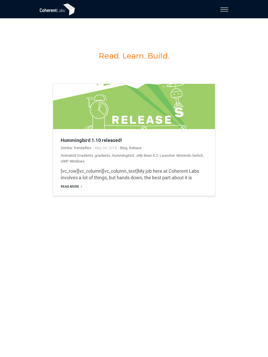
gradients (102, 155)
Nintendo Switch (189, 155)
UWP (64, 161)
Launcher (167, 155)
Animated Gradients (77, 155)
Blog (123, 148)
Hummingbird (123, 155)
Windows (77, 161)
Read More (70, 186)
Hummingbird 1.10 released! (91, 140)
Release (135, 148)
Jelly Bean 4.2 (147, 155)
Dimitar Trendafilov (76, 148)
